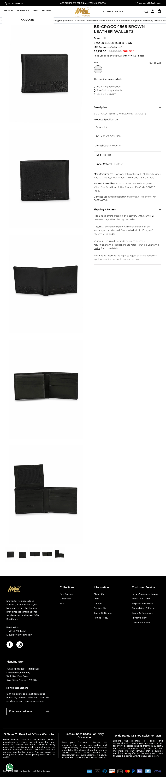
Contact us (100, 608)
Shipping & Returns (105, 209)
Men (35, 11)
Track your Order (141, 598)
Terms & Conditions (142, 613)
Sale (62, 603)
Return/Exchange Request (146, 593)
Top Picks (23, 11)
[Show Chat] (10, 767)
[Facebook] (9, 644)
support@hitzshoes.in (150, 3)
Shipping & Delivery (142, 603)
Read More (12, 619)
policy (97, 248)
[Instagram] (19, 644)
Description (100, 107)
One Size (98, 69)
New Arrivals (66, 593)
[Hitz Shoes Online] (83, 12)
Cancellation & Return (143, 608)
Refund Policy (101, 617)
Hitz (105, 38)
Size (96, 62)
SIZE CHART (155, 63)
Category (27, 20)
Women (47, 11)
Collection (65, 598)
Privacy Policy (139, 617)
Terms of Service (103, 613)
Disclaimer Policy (141, 622)
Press (97, 598)
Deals (119, 12)
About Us (99, 593)
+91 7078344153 (17, 631)
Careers (98, 603)
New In (8, 11)
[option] (83, 3)
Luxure (108, 12)
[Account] (152, 12)
